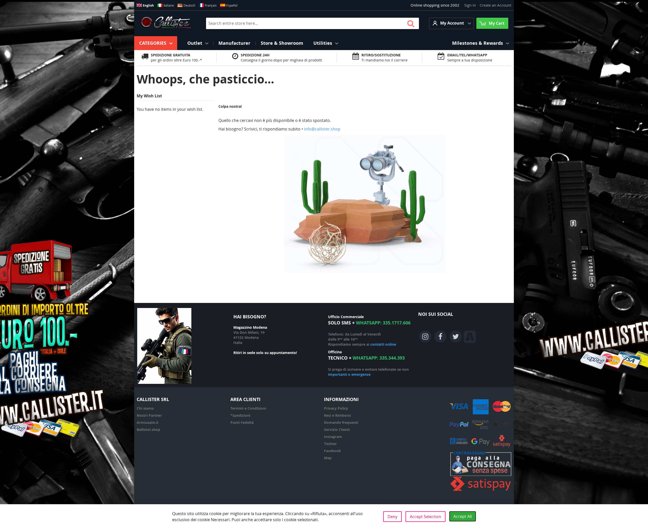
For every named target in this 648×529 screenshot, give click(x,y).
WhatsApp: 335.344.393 (379, 358)
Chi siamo (145, 408)
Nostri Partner (149, 415)
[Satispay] (480, 491)
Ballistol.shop (148, 429)
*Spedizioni (240, 415)
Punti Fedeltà (242, 422)
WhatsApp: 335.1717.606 (383, 323)
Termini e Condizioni (248, 408)
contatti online (383, 344)
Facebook (332, 450)
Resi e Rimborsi (337, 415)
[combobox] (312, 23)
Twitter (330, 443)
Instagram (333, 436)
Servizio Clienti (337, 429)
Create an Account (495, 5)
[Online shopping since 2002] (166, 23)
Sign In (470, 5)
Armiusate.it (147, 422)
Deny (392, 516)
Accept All (462, 516)
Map (328, 457)
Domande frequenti (341, 422)
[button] (451, 23)
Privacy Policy (336, 408)
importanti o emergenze (349, 374)
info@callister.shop (322, 129)
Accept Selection (425, 516)
